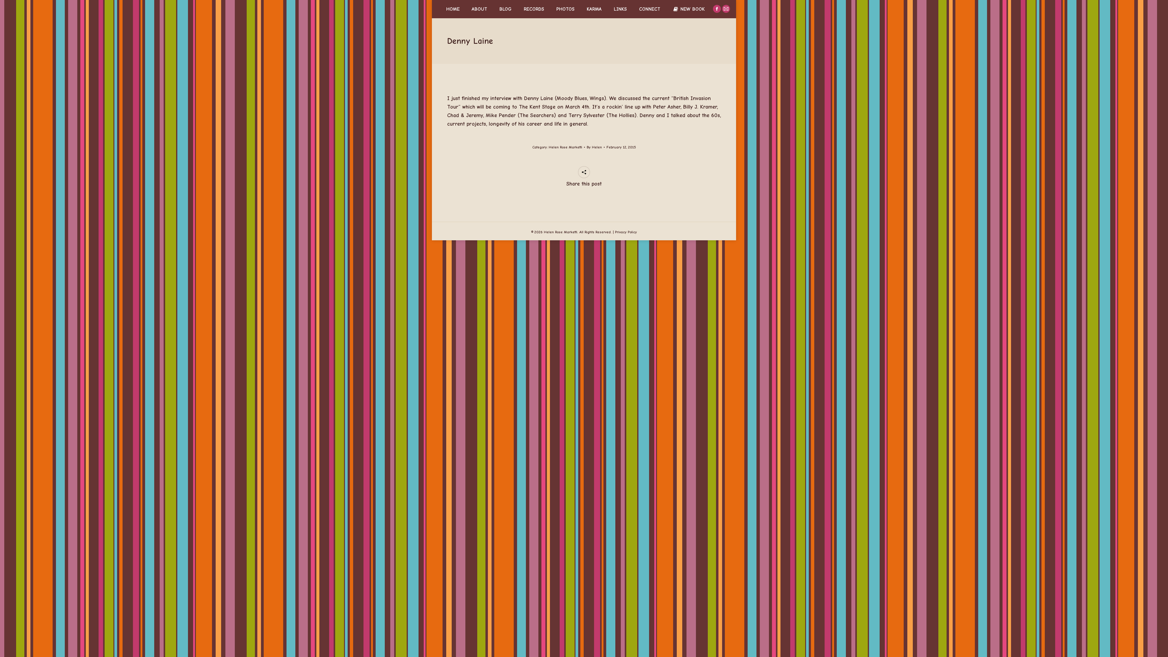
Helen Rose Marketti (565, 147)
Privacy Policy (626, 232)
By (594, 147)
